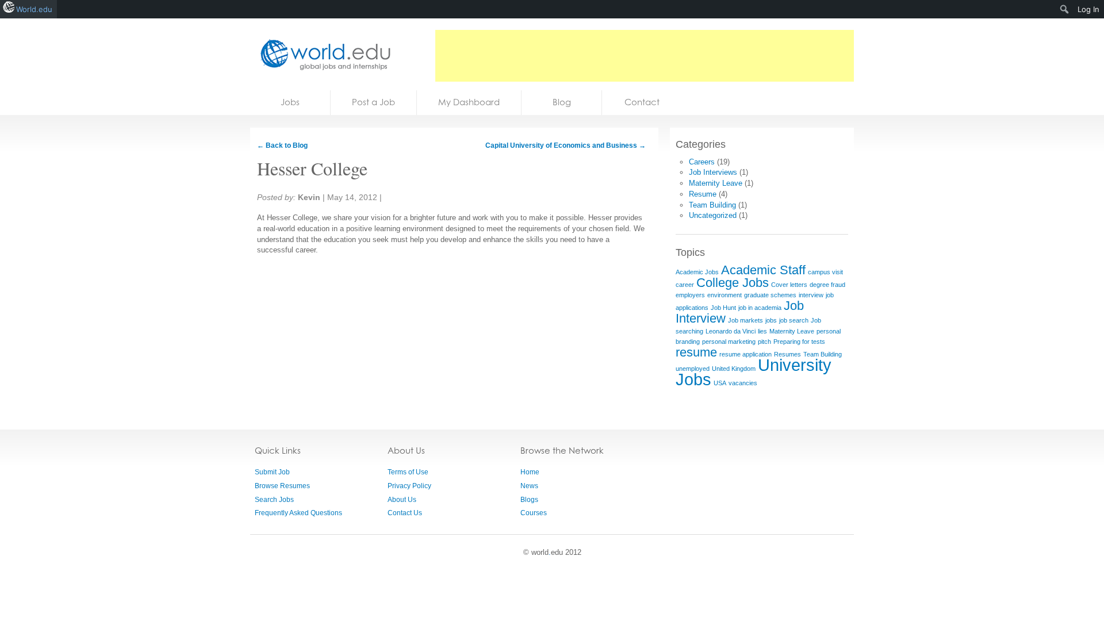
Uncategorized (713, 215)
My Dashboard (469, 102)
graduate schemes (770, 295)
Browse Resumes (282, 486)
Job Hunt (723, 307)
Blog (562, 102)
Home (529, 472)
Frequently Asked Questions (298, 513)
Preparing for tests (799, 341)
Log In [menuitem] (1088, 9)
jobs (771, 320)
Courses (533, 513)
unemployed (693, 368)
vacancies (743, 382)
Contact (642, 102)
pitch (764, 341)
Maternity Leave (715, 183)
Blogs (529, 500)
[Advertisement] (644, 56)
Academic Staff (763, 270)
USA (720, 382)
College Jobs (732, 282)
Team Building (712, 205)
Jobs (290, 102)
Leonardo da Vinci (731, 331)
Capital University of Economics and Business (565, 145)
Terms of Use (408, 472)
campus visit (825, 272)
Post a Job (373, 102)
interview (811, 295)
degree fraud (827, 284)
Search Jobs (274, 500)
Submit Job (272, 472)
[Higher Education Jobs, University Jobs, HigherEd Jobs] (322, 54)
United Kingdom (734, 368)
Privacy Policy (409, 486)
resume (696, 352)
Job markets (745, 320)
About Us (402, 500)
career (685, 284)
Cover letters (789, 284)
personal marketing (729, 341)
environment (724, 295)
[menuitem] (1065, 9)
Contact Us (405, 513)
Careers (702, 162)
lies (762, 331)
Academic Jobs (697, 272)
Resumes (787, 354)
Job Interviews (713, 172)
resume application (745, 354)
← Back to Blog (282, 145)
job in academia (759, 307)
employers (690, 295)
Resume (702, 194)
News (529, 486)
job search (793, 320)
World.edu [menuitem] (34, 9)
